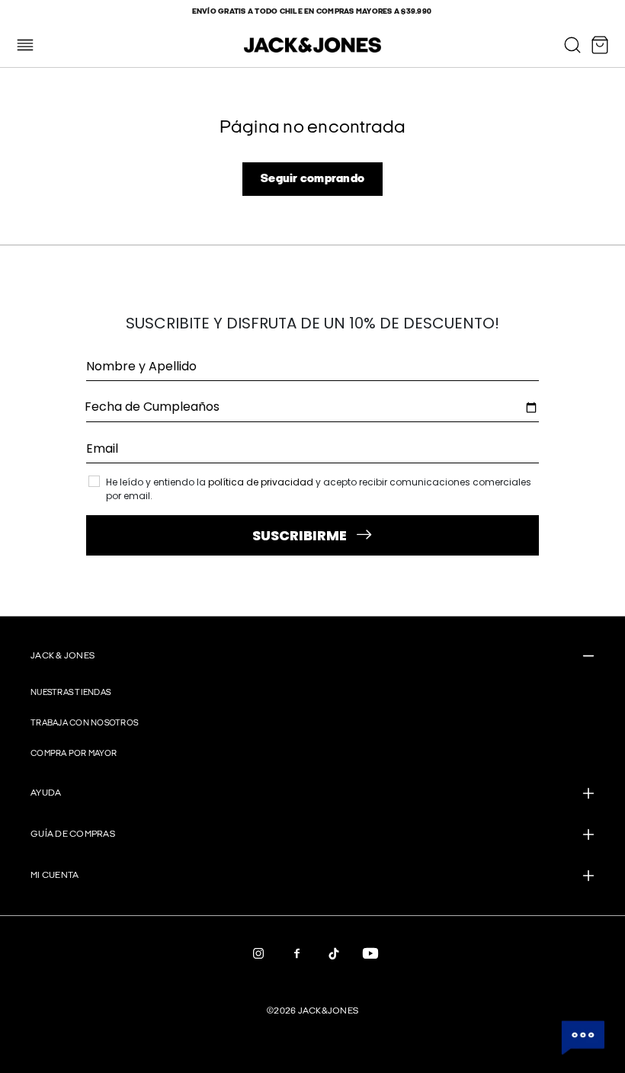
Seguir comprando (312, 178)
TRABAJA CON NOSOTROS (84, 723)
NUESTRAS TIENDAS (70, 692)
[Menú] (25, 45)
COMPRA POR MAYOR (73, 753)
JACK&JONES (328, 1011)
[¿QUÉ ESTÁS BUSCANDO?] (572, 45)
